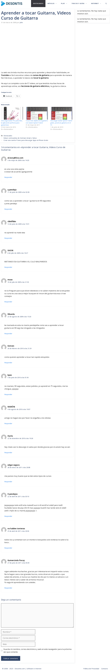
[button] (106, 3)
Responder (8, 177)
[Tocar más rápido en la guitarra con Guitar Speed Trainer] (37, 113)
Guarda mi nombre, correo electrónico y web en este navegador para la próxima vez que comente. (37, 650)
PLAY (63, 3)
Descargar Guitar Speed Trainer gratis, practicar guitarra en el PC (61, 123)
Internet (95, 3)
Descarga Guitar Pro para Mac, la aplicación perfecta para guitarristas (12, 123)
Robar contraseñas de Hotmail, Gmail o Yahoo (20, 138)
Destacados (38, 3)
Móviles (51, 3)
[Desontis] (11, 3)
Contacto (104, 668)
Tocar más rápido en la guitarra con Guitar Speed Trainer (37, 122)
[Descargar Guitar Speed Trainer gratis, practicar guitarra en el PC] (61, 113)
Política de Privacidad (91, 668)
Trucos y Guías (78, 3)
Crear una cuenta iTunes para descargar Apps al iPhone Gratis (26, 140)
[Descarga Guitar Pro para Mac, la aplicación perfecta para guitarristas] (12, 113)
